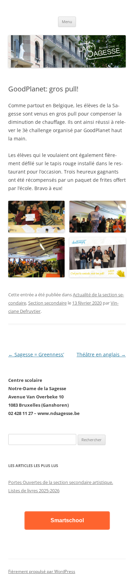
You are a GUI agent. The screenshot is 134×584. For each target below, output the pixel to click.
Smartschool (67, 520)
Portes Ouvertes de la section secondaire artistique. (60, 482)
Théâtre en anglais (101, 354)
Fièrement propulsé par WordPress (41, 571)
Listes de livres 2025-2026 (33, 490)
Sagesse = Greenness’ (36, 354)
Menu (67, 21)
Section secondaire (47, 303)
